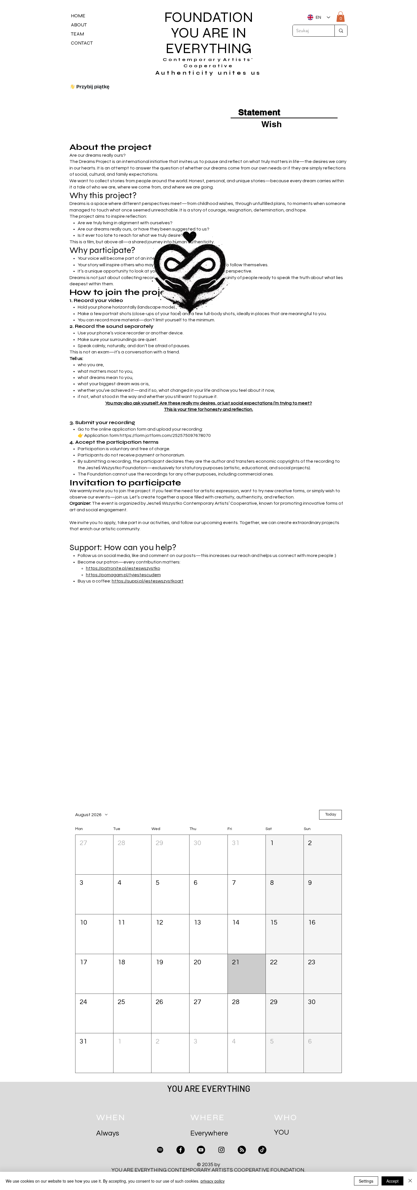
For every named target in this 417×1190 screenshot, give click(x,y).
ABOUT (79, 25)
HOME (78, 16)
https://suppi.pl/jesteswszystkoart (148, 581)
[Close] (410, 1180)
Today (330, 814)
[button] (94, 855)
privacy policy (213, 1181)
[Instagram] (221, 1150)
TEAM (77, 34)
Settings (366, 1181)
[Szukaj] (340, 30)
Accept (392, 1181)
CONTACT (82, 43)
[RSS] (242, 1150)
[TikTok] (262, 1150)
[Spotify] (160, 1150)
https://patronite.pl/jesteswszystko (123, 568)
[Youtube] (201, 1150)
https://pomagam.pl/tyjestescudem (123, 575)
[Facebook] (180, 1150)
